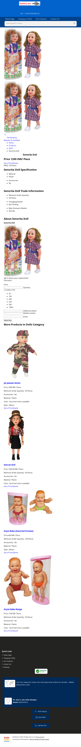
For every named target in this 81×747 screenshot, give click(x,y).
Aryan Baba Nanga (13, 609)
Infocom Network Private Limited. (39, 739)
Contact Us (55, 19)
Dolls (11, 148)
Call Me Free (42, 725)
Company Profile (25, 19)
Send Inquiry (12, 137)
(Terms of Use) (40, 737)
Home (11, 143)
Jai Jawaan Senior (12, 383)
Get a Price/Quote (11, 163)
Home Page (9, 19)
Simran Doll (9, 464)
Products (12, 145)
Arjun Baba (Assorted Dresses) (18, 531)
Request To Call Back (12, 140)
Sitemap (6, 667)
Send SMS (42, 717)
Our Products (41, 19)
